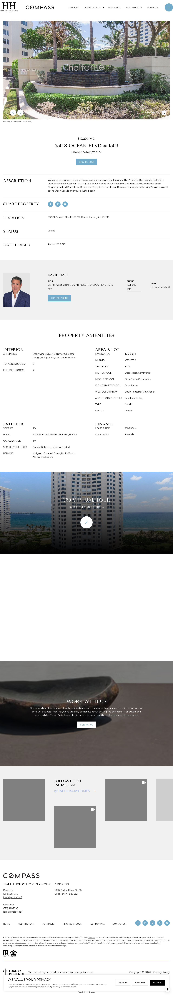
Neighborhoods (92, 7)
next (20, 112)
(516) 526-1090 (10, 908)
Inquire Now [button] (86, 162)
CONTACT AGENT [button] (59, 298)
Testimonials (97, 924)
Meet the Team (26, 924)
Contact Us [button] (86, 725)
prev (13, 112)
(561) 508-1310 (132, 287)
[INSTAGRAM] (145, 923)
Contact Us (119, 924)
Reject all (123, 983)
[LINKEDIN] (152, 923)
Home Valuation (134, 7)
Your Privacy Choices (86, 992)
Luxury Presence (84, 972)
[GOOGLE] (167, 923)
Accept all (157, 983)
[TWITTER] (159, 923)
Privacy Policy (161, 972)
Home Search (114, 7)
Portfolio (74, 7)
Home (6, 924)
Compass (91, 937)
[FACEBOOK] (138, 923)
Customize (140, 983)
